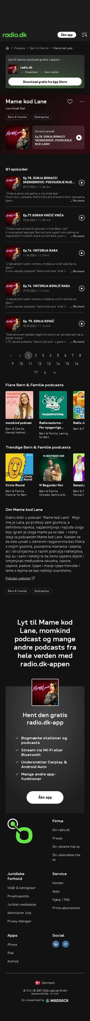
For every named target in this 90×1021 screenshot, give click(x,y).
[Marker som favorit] (70, 101)
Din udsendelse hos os (66, 857)
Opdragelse (41, 117)
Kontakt (57, 883)
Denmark (48, 983)
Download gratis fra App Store (45, 82)
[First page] (11, 355)
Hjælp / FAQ (60, 899)
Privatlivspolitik (18, 896)
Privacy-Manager (19, 921)
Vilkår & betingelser (21, 888)
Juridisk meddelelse (21, 904)
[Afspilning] (79, 137)
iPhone (12, 944)
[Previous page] (20, 355)
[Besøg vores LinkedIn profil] (56, 944)
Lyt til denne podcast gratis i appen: (34, 59)
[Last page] (54, 372)
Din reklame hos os (66, 846)
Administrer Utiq (19, 913)
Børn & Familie (17, 117)
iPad (10, 953)
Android (12, 961)
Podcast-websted (18, 578)
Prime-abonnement (66, 908)
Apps (56, 891)
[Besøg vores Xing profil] (65, 944)
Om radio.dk (61, 830)
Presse (57, 838)
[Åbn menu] (84, 35)
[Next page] (45, 372)
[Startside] (7, 48)
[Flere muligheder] (81, 101)
